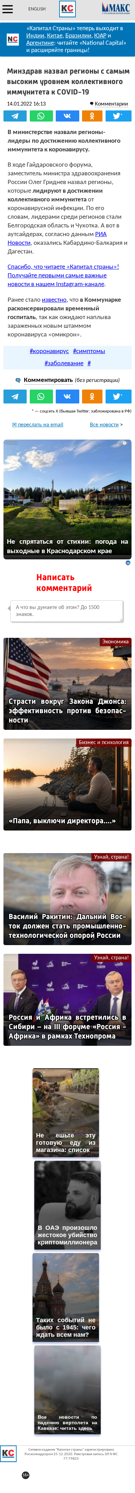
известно (54, 300)
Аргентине (40, 43)
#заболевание (64, 363)
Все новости (104, 425)
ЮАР (100, 36)
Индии (35, 36)
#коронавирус (49, 351)
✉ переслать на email (37, 425)
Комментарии (111, 104)
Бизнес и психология (104, 742)
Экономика (115, 642)
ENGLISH (37, 9)
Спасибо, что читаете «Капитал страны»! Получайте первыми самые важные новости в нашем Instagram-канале (63, 276)
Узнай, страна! (111, 857)
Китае (55, 36)
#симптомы (89, 351)
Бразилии (78, 36)
